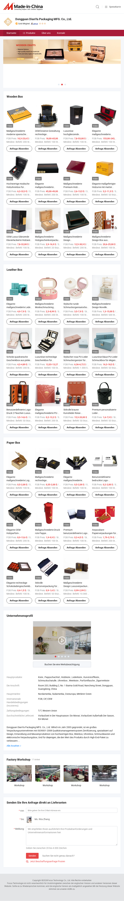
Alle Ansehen (13, 745)
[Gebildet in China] (23, 6)
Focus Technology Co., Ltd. (59, 880)
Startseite (11, 32)
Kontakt (61, 32)
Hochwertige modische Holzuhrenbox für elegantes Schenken (17, 187)
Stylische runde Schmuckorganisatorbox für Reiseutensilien (75, 307)
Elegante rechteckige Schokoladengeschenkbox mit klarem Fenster (19, 586)
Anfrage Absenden (19, 148)
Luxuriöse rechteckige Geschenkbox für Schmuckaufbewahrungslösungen (52, 360)
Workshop (19, 785)
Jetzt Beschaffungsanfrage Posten (45, 861)
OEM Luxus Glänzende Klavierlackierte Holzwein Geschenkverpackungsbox (19, 240)
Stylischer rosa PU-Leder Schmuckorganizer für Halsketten (75, 360)
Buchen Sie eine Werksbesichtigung (62, 664)
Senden (32, 855)
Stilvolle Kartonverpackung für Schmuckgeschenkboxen (47, 586)
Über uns (46, 32)
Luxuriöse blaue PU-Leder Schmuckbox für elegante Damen (105, 360)
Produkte (30, 32)
